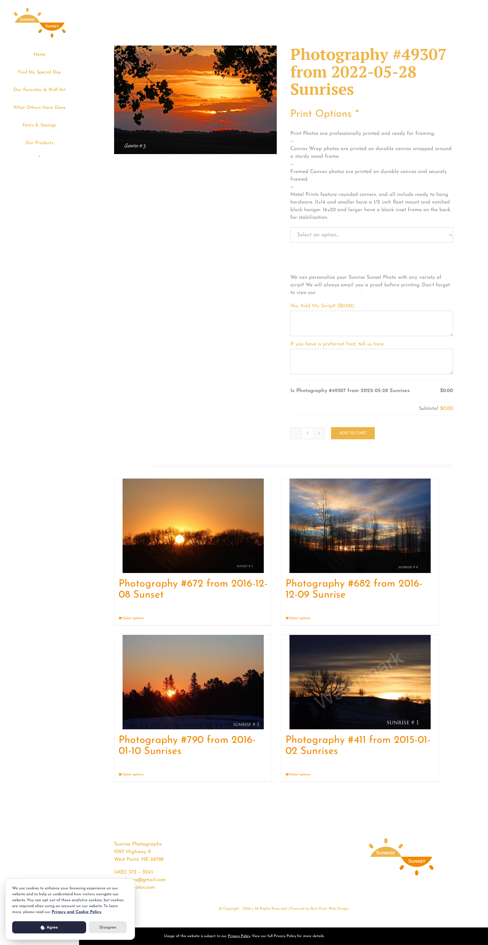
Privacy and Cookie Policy (76, 912)
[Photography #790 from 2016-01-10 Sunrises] (193, 682)
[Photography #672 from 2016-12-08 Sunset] (193, 526)
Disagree (107, 927)
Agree (52, 927)
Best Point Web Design (329, 909)
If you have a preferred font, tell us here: (337, 344)
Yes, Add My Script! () (322, 306)
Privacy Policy (239, 936)
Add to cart (353, 433)
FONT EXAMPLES (339, 292)
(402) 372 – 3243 (133, 872)
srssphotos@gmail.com (140, 880)
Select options (133, 618)
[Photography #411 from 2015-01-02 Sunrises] (360, 682)
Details (262, 618)
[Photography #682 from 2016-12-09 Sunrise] (360, 526)
